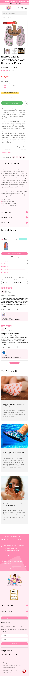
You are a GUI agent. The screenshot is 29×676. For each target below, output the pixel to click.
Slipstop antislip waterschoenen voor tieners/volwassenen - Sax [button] (11, 357)
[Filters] (10, 282)
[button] (3, 8)
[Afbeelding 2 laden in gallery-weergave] (14, 51)
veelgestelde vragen (13, 568)
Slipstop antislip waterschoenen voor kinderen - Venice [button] (11, 319)
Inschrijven (14, 643)
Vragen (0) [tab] (21, 277)
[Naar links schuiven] (2, 51)
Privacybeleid (6, 663)
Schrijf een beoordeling (14, 253)
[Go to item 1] (6, 246)
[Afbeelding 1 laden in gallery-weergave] (7, 51)
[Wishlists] (24, 671)
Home (9, 17)
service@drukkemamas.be (12, 550)
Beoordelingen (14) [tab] (8, 277)
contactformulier (16, 566)
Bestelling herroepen (8, 618)
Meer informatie (6, 152)
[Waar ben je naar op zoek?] (25, 13)
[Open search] (4, 282)
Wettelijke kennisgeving (9, 667)
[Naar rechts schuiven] (27, 51)
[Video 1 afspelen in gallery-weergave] (21, 51)
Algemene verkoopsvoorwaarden (12, 665)
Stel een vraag (14, 257)
